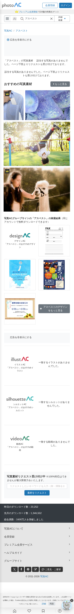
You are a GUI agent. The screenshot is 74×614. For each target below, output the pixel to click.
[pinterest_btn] (28, 569)
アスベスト (22, 30)
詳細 (44, 604)
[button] (50, 5)
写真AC (8, 30)
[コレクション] (43, 611)
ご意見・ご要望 (52, 569)
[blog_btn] (35, 569)
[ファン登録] (29, 611)
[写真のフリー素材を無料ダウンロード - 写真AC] (11, 5)
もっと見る (61, 84)
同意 (52, 604)
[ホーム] (15, 611)
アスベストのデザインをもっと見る (55, 308)
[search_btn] (22, 18)
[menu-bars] (7, 18)
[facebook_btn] (21, 569)
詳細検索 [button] (62, 18)
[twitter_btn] (14, 569)
